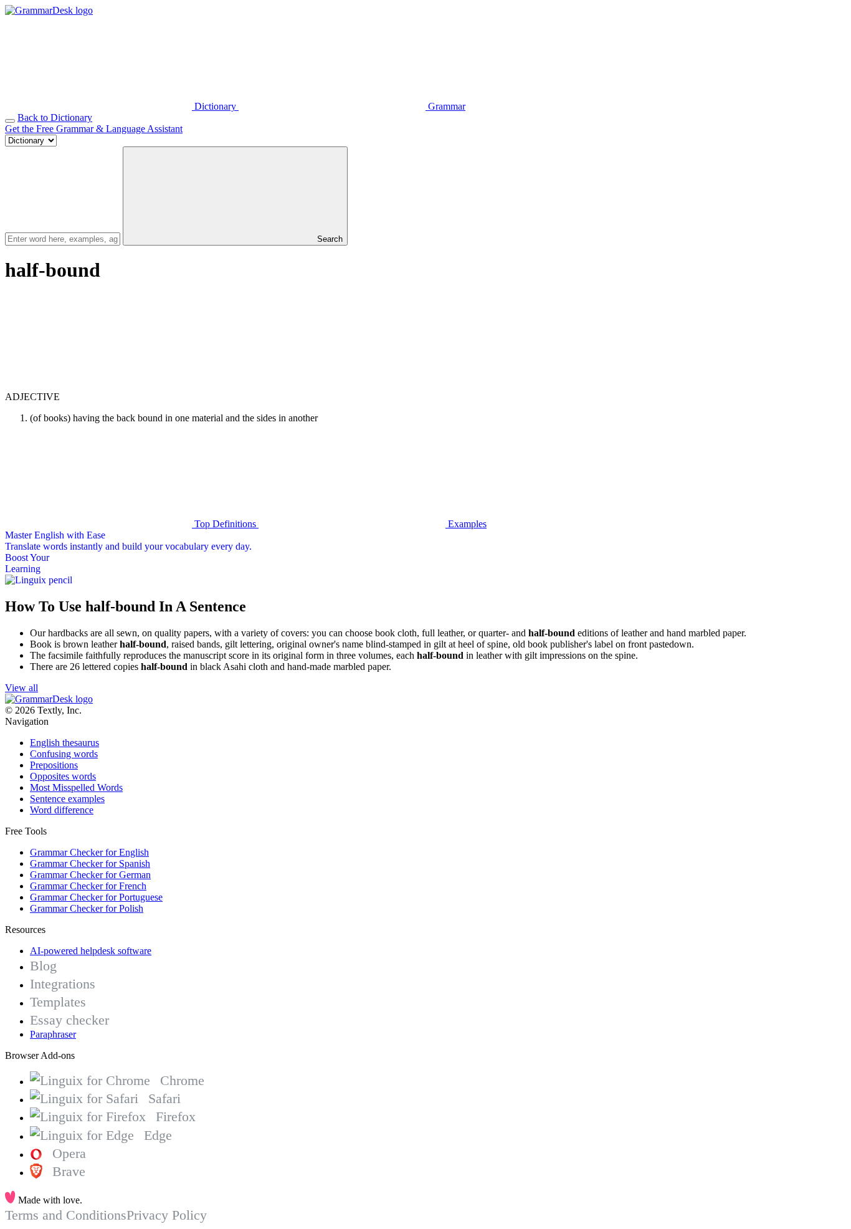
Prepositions (54, 765)
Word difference (61, 810)
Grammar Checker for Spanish (90, 863)
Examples (466, 524)
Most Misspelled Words (76, 787)
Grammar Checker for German (90, 874)
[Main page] (49, 10)
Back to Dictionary (54, 117)
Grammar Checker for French (88, 886)
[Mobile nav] (10, 121)
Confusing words (64, 753)
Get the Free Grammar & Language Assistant (94, 128)
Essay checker (69, 1020)
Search (329, 239)
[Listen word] (98, 385)
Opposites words (63, 776)
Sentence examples (67, 798)
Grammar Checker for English (89, 852)
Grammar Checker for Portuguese (96, 897)
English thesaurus (64, 742)
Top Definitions (225, 524)
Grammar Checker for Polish (86, 908)
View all (21, 687)
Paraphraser (53, 1034)
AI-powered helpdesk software (90, 950)
